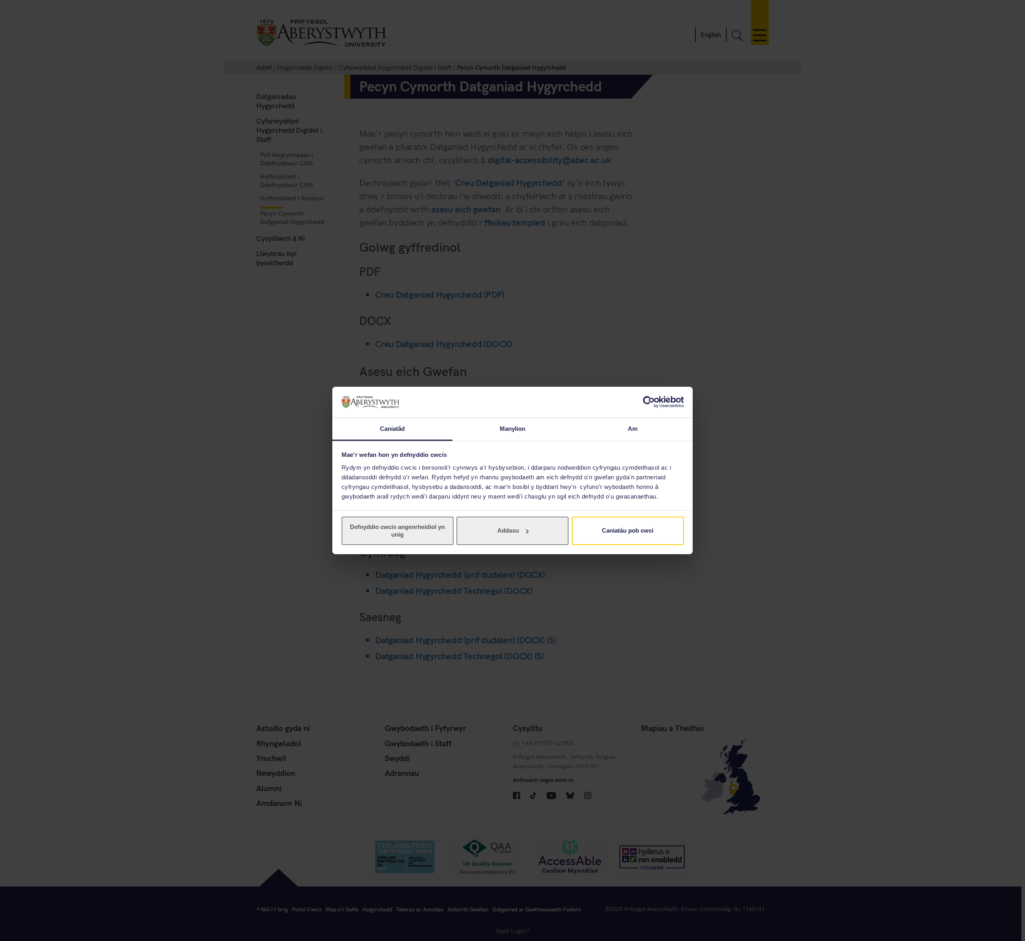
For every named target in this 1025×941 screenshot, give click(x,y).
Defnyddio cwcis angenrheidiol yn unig (397, 530)
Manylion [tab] (513, 428)
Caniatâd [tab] (392, 428)
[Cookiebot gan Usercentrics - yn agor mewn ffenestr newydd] (649, 402)
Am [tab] (632, 428)
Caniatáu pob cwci (627, 530)
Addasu (508, 530)
